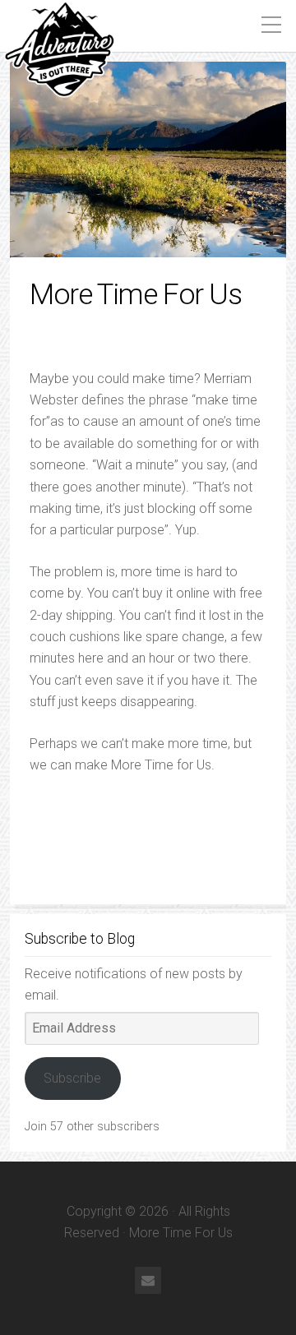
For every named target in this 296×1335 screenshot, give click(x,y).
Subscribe (72, 1078)
